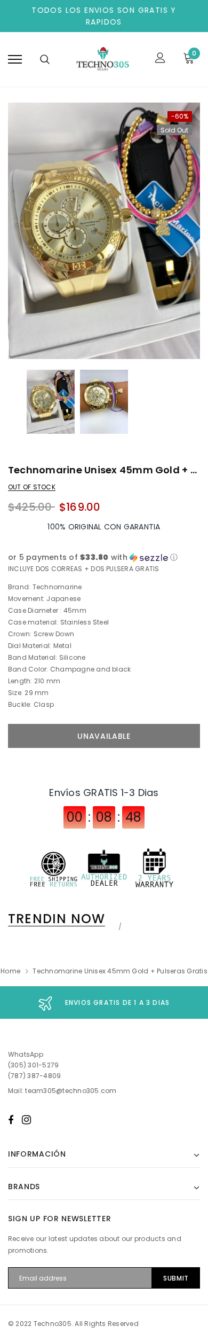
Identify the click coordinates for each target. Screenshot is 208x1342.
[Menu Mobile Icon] (15, 59)
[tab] (63, 919)
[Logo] (102, 59)
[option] (104, 231)
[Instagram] (26, 1120)
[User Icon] (160, 59)
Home (10, 971)
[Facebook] (10, 1120)
